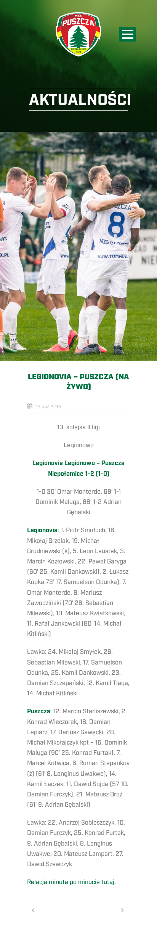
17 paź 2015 (48, 407)
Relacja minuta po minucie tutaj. (72, 882)
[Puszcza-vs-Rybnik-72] (78, 246)
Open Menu (127, 34)
